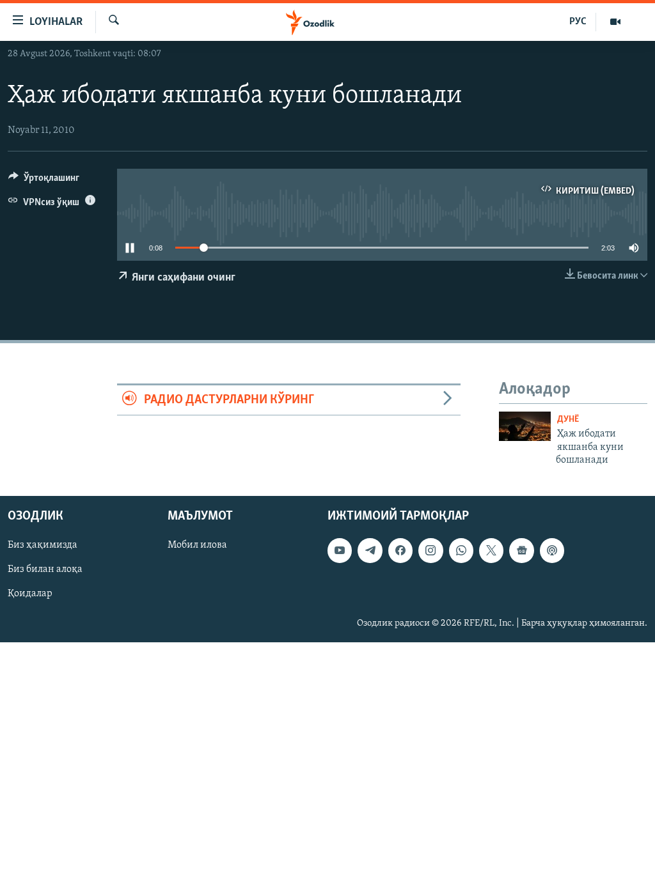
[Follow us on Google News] (521, 551)
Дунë (568, 419)
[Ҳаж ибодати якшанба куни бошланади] (525, 426)
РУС (578, 22)
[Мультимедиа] (615, 22)
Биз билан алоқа (45, 570)
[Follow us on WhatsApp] (461, 551)
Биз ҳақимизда (42, 546)
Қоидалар (30, 594)
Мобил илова (197, 546)
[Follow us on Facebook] (400, 551)
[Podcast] (552, 551)
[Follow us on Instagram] (430, 551)
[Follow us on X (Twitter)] (491, 551)
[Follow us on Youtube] (340, 551)
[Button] (43, 181)
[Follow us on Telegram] (370, 551)
